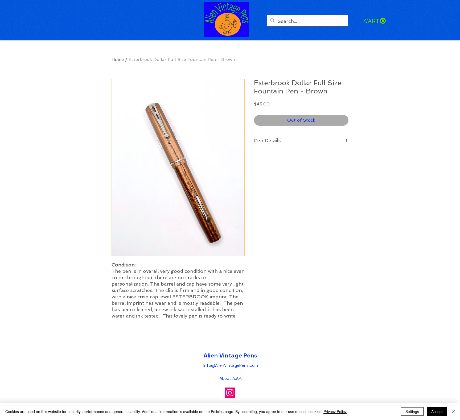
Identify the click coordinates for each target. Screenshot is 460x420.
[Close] (453, 411)
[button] (375, 21)
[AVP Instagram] (230, 393)
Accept (437, 411)
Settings (412, 411)
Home (118, 59)
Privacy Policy (335, 411)
